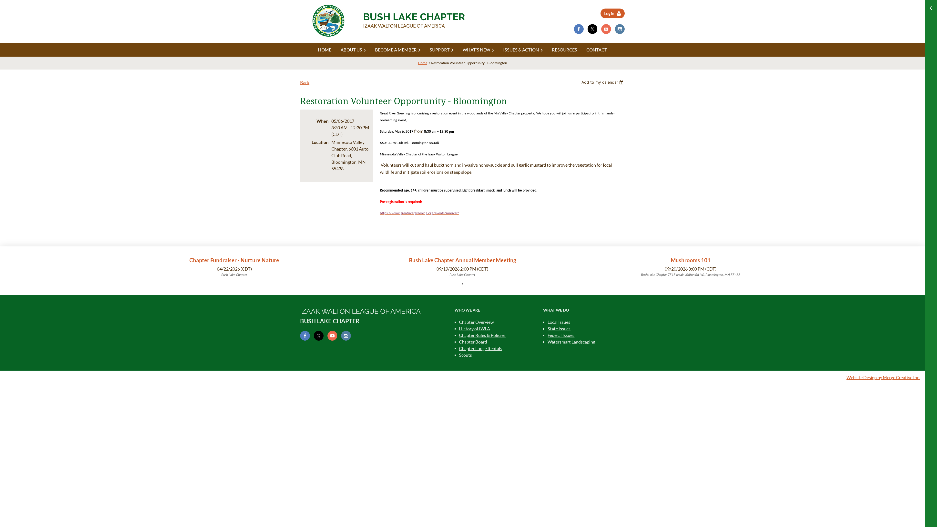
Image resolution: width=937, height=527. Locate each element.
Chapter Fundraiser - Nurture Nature (234, 260)
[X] (592, 29)
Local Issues (559, 322)
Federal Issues (561, 335)
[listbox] (603, 82)
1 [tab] (462, 283)
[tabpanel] (234, 266)
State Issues (559, 328)
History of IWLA (474, 328)
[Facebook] (579, 29)
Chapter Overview (476, 322)
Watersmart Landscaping (571, 342)
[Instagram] (620, 29)
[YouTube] (606, 29)
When (322, 121)
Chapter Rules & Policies (482, 335)
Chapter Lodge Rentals (480, 348)
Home (422, 63)
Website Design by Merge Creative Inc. (883, 377)
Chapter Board (473, 342)
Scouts (465, 355)
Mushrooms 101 (691, 260)
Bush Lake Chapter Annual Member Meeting (462, 260)
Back (304, 82)
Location (320, 142)
